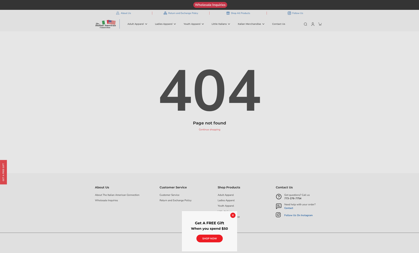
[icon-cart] (319, 24)
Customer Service (169, 195)
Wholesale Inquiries (210, 5)
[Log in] (312, 24)
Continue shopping (209, 129)
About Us (126, 13)
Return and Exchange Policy (183, 13)
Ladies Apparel (226, 200)
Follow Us (297, 13)
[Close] (233, 215)
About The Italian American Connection (117, 195)
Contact (288, 208)
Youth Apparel (226, 205)
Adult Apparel (226, 195)
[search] (305, 24)
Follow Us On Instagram (298, 215)
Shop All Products (240, 13)
